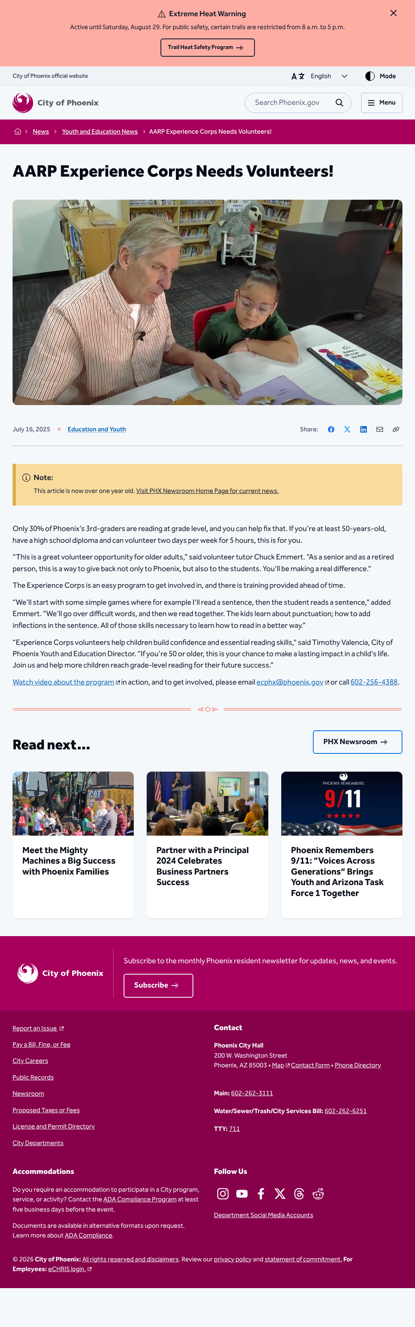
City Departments (38, 1143)
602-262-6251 (346, 1111)
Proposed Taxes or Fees (46, 1110)
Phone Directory (358, 1065)
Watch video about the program (63, 682)
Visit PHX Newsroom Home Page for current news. (207, 491)
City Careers (30, 1061)
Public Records (33, 1077)
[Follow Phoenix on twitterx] (280, 1194)
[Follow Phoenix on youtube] (242, 1194)
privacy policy (233, 1259)
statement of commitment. (303, 1259)
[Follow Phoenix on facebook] (261, 1194)
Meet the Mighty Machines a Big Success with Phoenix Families (69, 861)
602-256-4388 (374, 682)
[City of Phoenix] (55, 103)
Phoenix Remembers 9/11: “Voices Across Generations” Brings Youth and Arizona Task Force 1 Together (337, 871)
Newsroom (28, 1094)
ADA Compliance (88, 1235)
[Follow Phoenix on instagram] (223, 1194)
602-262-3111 (252, 1093)
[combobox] (298, 103)
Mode (388, 76)
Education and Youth (97, 429)
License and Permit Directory (54, 1126)
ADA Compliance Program (140, 1199)
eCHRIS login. (67, 1269)
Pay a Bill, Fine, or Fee (42, 1045)
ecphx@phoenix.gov (290, 682)
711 (234, 1129)
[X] (347, 429)
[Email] (379, 429)
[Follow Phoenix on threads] (299, 1194)
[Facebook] (331, 429)
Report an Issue (35, 1028)
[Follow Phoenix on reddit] (318, 1194)
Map (278, 1065)
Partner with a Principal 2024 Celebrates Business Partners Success (202, 866)
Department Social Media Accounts (263, 1215)
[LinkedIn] (363, 429)
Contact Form (310, 1065)
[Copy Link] (395, 429)
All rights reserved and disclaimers (130, 1259)
